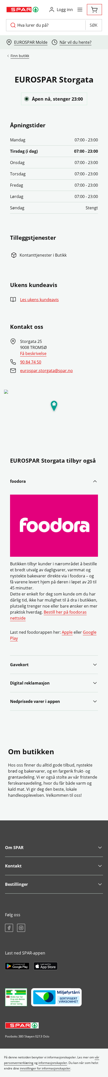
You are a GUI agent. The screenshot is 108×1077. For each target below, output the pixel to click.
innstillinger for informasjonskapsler (45, 1068)
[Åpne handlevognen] (94, 9)
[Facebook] (9, 928)
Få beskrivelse (33, 353)
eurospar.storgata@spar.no (46, 370)
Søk (93, 25)
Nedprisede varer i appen (35, 701)
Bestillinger (16, 884)
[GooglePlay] (17, 966)
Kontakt (13, 866)
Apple (67, 632)
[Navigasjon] (80, 10)
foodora (18, 481)
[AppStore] (45, 966)
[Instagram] (21, 928)
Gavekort (19, 664)
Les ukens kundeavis (39, 299)
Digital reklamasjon (30, 683)
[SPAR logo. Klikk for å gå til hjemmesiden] (23, 10)
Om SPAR (14, 847)
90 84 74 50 (30, 362)
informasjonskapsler (52, 1063)
